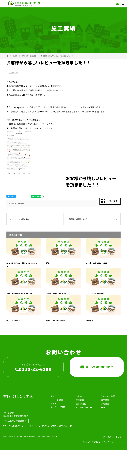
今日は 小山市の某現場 (55, 320)
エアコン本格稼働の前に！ (96, 293)
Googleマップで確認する (16, 421)
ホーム (53, 396)
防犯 (48, 263)
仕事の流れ (81, 404)
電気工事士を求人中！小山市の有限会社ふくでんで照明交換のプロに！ (30, 436)
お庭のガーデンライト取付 (56, 293)
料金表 (79, 396)
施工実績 (21, 203)
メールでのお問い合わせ (99, 367)
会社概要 (105, 404)
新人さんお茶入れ (13, 320)
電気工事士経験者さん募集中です (19, 293)
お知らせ (14, 203)
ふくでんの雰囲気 (84, 407)
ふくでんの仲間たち (110, 396)
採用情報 (80, 400)
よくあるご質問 (57, 407)
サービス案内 (56, 400)
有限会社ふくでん (18, 396)
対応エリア (55, 403)
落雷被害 (89, 320)
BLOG (103, 407)
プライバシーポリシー (113, 436)
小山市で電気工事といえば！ (97, 263)
